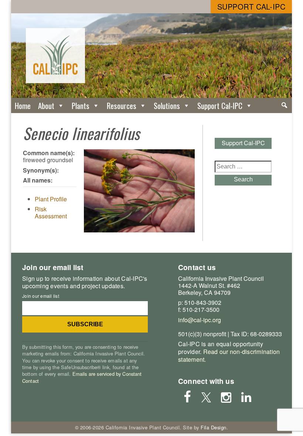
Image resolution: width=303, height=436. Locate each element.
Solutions (167, 105)
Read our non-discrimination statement (229, 355)
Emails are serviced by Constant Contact (82, 377)
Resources (121, 105)
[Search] (284, 105)
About (46, 105)
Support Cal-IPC (251, 6)
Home (23, 105)
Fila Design (214, 427)
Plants (80, 105)
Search (243, 179)
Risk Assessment (51, 212)
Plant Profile (51, 199)
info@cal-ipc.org (199, 320)
